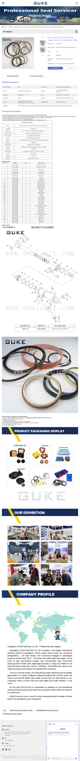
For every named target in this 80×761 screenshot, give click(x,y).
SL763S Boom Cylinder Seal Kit (12, 714)
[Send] (76, 758)
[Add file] (49, 758)
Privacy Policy (6, 757)
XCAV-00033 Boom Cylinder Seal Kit (47, 710)
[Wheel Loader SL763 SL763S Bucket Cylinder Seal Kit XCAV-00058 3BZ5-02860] (18, 52)
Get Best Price (55, 68)
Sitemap (13, 757)
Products (10, 27)
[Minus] (76, 724)
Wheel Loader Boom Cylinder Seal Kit (21, 710)
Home (5, 27)
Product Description (36, 76)
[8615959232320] (9, 750)
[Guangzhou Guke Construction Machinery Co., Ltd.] (40, 3)
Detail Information (13, 76)
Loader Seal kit (18, 27)
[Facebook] (6, 750)
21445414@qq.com (10, 745)
